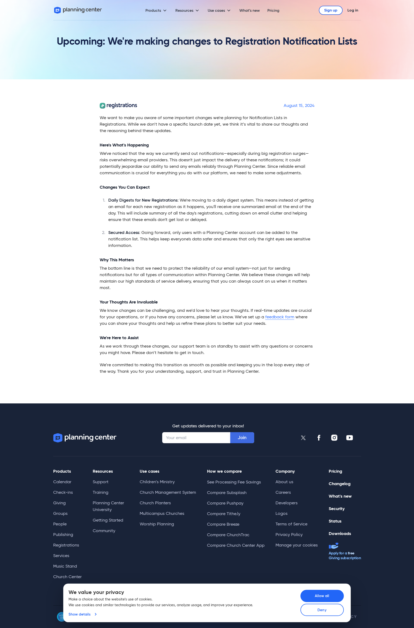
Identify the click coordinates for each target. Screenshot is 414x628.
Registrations (66, 545)
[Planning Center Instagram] (334, 438)
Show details (80, 614)
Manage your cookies (297, 545)
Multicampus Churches (162, 513)
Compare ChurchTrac (228, 534)
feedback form (279, 317)
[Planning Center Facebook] (319, 438)
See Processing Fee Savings (234, 482)
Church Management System (168, 492)
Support (101, 481)
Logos (282, 513)
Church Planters (155, 503)
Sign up (330, 10)
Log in (352, 10)
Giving (59, 503)
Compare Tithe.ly (223, 513)
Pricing (273, 10)
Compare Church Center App (235, 545)
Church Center (67, 576)
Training (100, 492)
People (60, 524)
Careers (283, 492)
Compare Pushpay (225, 503)
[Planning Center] (78, 10)
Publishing (63, 534)
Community (104, 530)
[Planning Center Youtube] (349, 438)
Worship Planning (157, 524)
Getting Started (108, 520)
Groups (60, 513)
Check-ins (63, 492)
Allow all (322, 595)
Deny (321, 610)
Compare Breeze (223, 524)
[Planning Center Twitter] (303, 438)
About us (284, 481)
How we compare (224, 471)
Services (61, 555)
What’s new (249, 10)
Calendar (62, 481)
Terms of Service (291, 524)
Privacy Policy (289, 534)
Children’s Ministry (157, 481)
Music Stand (65, 566)
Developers (287, 503)
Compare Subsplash (227, 492)
